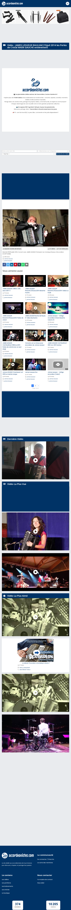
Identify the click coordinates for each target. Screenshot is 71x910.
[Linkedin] (12, 264)
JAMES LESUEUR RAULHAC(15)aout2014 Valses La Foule (58, 291)
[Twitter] (8, 264)
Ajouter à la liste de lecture (13, 249)
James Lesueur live (31, 372)
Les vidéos (5, 879)
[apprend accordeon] (35, 670)
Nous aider (40, 883)
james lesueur (8, 260)
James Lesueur (8, 259)
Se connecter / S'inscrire (45, 859)
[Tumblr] (19, 264)
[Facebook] (4, 264)
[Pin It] (15, 264)
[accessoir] (35, 23)
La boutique (6, 893)
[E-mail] (26, 264)
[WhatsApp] (23, 264)
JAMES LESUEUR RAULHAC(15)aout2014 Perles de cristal (13, 318)
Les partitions (6, 883)
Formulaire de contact (45, 879)
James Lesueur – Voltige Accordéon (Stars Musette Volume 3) (56, 318)
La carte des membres (45, 863)
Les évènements (7, 886)
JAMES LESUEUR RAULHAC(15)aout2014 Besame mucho (35, 291)
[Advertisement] (35, 186)
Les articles (5, 890)
